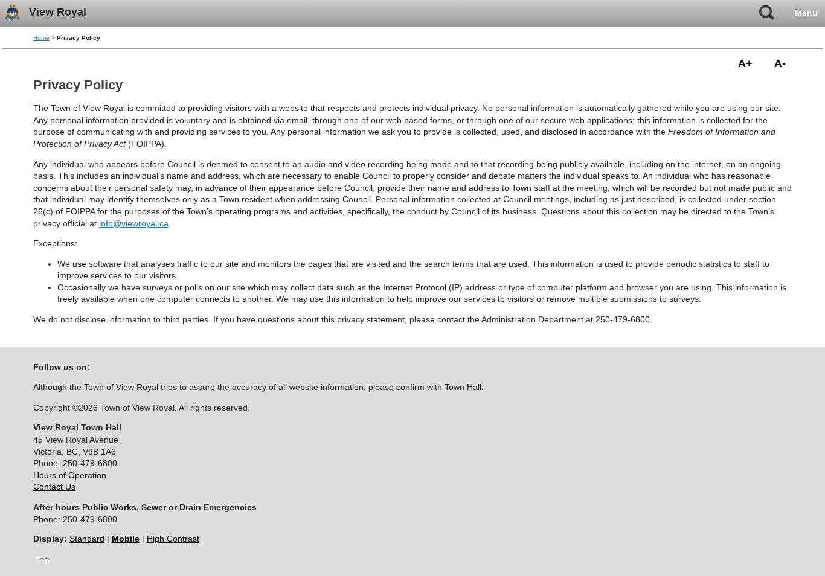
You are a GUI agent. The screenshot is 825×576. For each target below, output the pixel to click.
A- (780, 63)
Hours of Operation (69, 475)
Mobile (126, 538)
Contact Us (54, 486)
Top (42, 560)
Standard (86, 538)
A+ (745, 63)
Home (41, 37)
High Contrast (173, 538)
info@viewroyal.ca (134, 223)
